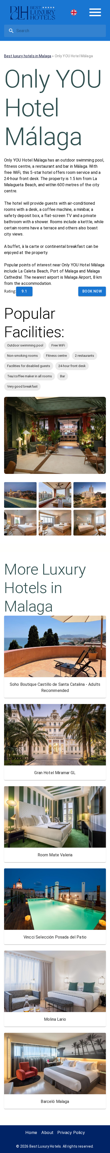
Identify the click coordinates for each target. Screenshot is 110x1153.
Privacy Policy (71, 1132)
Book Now (92, 291)
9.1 (24, 291)
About (47, 1132)
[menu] (95, 12)
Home (31, 1132)
